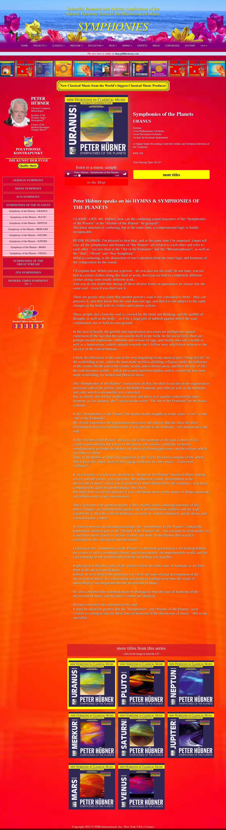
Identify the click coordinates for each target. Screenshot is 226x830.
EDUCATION (95, 45)
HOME (24, 45)
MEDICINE (75, 45)
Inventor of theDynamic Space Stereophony (38, 118)
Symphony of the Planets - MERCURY (28, 229)
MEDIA (156, 45)
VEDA (112, 45)
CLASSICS (57, 45)
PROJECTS (39, 45)
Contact (149, 827)
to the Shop (96, 182)
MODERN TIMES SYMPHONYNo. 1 (28, 282)
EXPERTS (142, 45)
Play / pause (68, 173)
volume (124, 173)
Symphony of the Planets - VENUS (28, 253)
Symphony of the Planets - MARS (28, 247)
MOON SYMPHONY (28, 188)
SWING (126, 45)
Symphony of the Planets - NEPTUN (28, 223)
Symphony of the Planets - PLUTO (28, 217)
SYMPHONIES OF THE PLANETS (28, 205)
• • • (203, 45)
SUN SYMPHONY (28, 197)
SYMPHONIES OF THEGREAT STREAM (28, 262)
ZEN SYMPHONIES (28, 272)
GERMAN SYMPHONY (28, 180)
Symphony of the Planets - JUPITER (28, 241)
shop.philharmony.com (127, 53)
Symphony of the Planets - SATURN (28, 235)
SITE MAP (190, 45)
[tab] (28, 180)
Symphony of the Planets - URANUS (28, 211)
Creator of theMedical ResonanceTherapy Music (40, 127)
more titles (171, 174)
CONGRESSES (172, 45)
